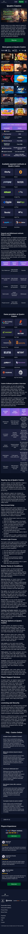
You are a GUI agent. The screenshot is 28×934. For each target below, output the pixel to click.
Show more (14, 884)
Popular (3, 50)
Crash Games (15, 50)
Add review (14, 836)
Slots (23, 50)
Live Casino (9, 50)
